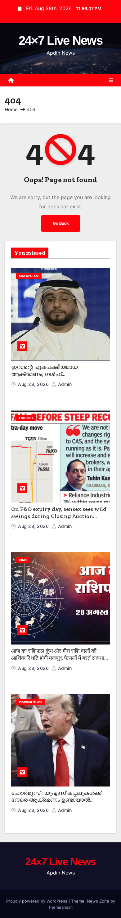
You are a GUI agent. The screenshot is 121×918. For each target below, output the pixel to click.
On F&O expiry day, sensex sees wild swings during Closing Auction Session (58, 516)
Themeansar (60, 907)
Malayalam (28, 276)
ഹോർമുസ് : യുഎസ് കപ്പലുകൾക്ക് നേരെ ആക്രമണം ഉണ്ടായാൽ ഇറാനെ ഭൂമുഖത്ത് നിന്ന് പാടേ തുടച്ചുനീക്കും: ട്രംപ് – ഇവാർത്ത (56, 803)
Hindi (23, 560)
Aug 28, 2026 (34, 384)
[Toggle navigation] (111, 80)
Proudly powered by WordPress (37, 901)
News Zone (98, 901)
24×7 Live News (60, 40)
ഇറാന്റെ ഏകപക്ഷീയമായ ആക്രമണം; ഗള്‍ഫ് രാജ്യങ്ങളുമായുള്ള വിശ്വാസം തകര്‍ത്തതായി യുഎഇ (52, 377)
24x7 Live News (60, 861)
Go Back (61, 223)
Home (11, 109)
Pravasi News (30, 702)
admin (64, 384)
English (26, 418)
